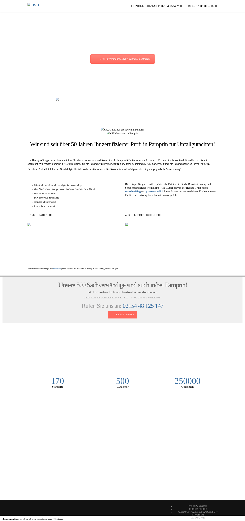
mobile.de (57, 269)
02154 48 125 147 (143, 305)
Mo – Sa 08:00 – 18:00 (203, 6)
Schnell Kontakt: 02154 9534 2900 (156, 6)
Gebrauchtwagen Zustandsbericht (198, 512)
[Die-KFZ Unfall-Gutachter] (33, 6)
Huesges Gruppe (198, 509)
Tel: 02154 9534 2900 (198, 506)
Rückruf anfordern (125, 314)
